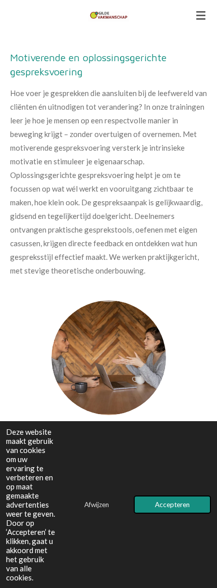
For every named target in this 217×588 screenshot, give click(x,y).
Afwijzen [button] (96, 505)
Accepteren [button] (172, 505)
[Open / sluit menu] (201, 15)
